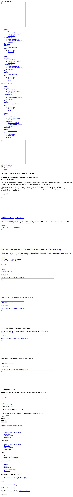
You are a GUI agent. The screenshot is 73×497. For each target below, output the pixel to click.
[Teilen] (5, 494)
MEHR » (3, 226)
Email (2, 420)
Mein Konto (11, 50)
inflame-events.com (24, 491)
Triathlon (6, 31)
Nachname (4, 418)
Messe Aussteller (12, 47)
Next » (17, 261)
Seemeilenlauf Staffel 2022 (15, 40)
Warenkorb (11, 52)
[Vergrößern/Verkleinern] (1, 494)
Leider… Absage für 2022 (12, 217)
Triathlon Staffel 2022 (14, 34)
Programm (7, 44)
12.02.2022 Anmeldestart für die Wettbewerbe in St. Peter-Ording (31, 249)
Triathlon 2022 (12, 32)
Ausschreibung (12, 36)
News (6, 29)
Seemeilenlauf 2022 (13, 39)
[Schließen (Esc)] (6, 494)
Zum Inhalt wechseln (7, 1)
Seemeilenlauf (8, 37)
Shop (5, 48)
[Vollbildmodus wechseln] (3, 494)
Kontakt (6, 45)
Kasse (9, 53)
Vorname (3, 416)
